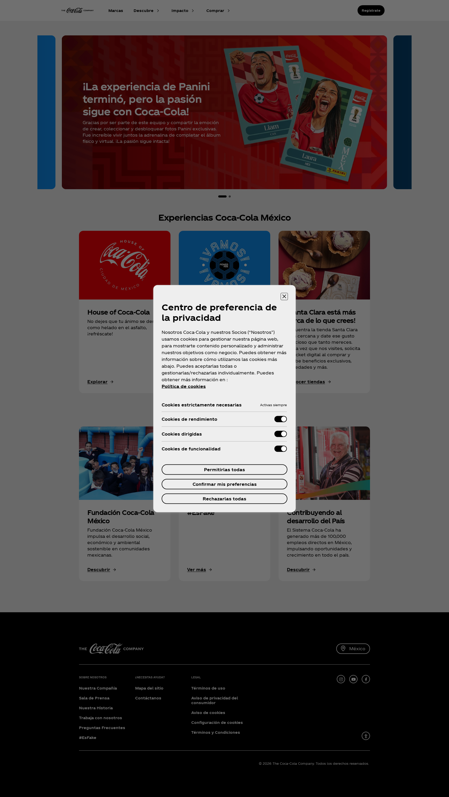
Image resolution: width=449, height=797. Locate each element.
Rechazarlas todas (224, 498)
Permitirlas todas (224, 469)
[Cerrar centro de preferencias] (284, 296)
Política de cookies (184, 386)
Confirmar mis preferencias (225, 483)
